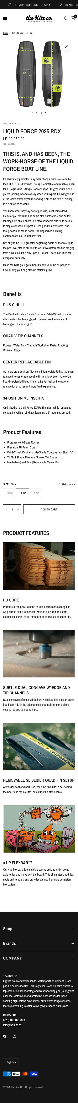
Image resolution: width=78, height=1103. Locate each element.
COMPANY (12, 958)
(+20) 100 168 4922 (14, 1020)
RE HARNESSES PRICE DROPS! (27, 4)
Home (5, 33)
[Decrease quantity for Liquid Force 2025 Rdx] (6, 509)
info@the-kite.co (12, 1025)
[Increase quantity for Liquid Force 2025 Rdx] (18, 509)
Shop (7, 928)
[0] (72, 18)
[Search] (66, 18)
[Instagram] (17, 1036)
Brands (9, 943)
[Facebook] (7, 1036)
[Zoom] (66, 47)
